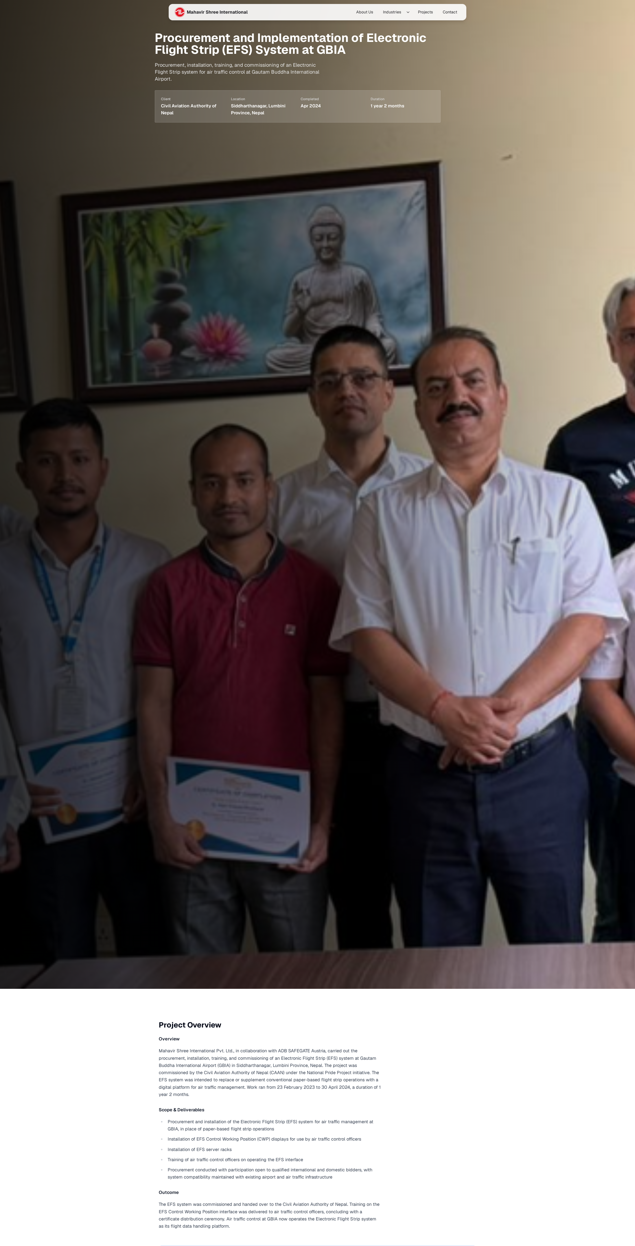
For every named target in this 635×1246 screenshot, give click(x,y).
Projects (425, 12)
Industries (392, 12)
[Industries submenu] (408, 12)
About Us (364, 12)
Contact (450, 12)
